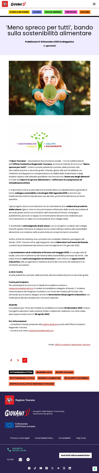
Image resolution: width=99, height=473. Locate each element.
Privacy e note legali (19, 438)
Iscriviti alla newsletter (75, 455)
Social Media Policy (44, 438)
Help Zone (81, 438)
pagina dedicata (50, 324)
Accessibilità (65, 438)
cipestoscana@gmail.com (21, 288)
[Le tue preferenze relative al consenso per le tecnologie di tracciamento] (94, 468)
